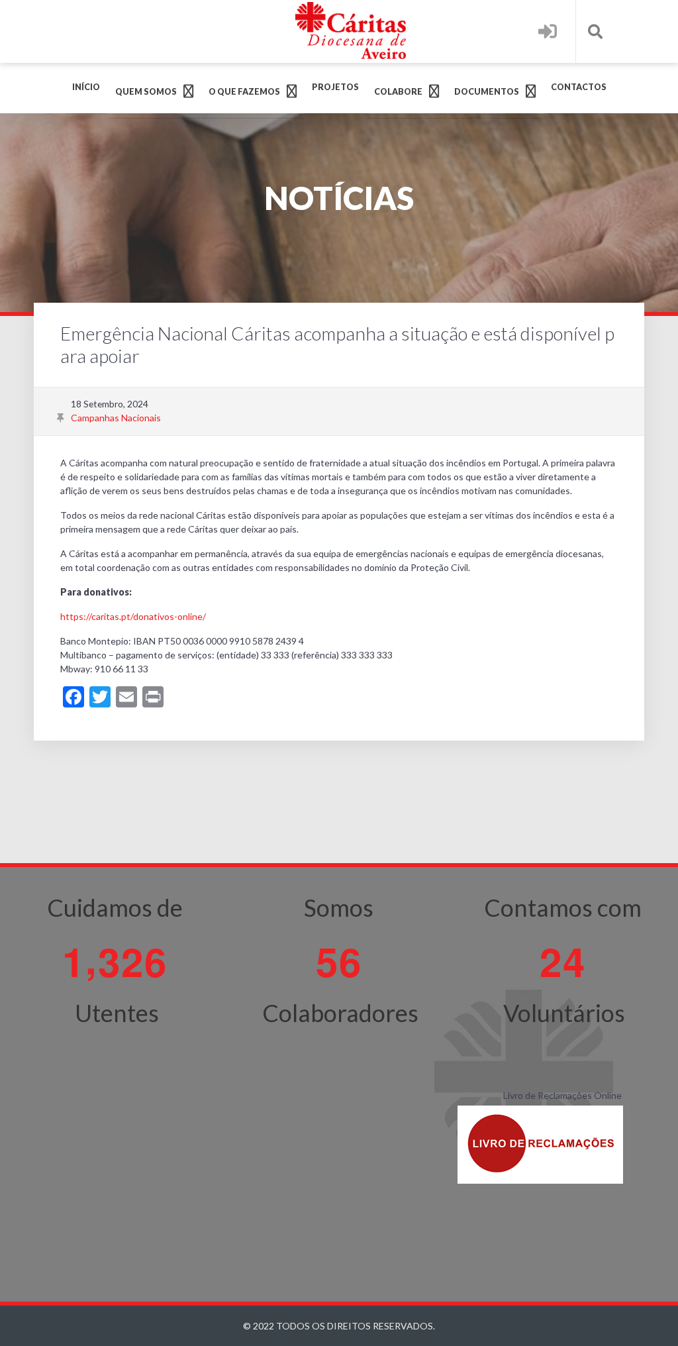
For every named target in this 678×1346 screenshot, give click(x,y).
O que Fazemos (244, 92)
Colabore (398, 92)
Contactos (578, 87)
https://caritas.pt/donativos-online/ (133, 616)
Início (86, 87)
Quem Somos (146, 92)
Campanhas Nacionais (116, 417)
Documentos (486, 92)
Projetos (335, 87)
